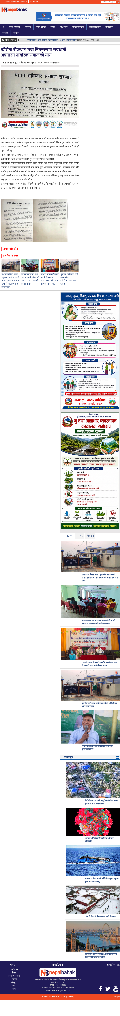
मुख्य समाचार (14, 27)
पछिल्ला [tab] (69, 536)
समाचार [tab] (79, 536)
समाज (53, 27)
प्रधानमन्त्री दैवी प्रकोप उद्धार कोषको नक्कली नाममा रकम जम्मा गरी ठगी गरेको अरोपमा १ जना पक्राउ (10, 281)
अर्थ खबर (64, 27)
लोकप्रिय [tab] (90, 536)
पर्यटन (14, 986)
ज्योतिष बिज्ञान (95, 27)
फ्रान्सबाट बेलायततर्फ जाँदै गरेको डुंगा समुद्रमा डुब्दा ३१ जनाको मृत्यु (102, 880)
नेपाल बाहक (41, 27)
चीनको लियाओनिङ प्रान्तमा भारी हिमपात (100, 916)
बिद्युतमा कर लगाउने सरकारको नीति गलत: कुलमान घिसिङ (98, 748)
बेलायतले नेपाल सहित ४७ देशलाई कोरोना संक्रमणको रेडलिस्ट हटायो (101, 956)
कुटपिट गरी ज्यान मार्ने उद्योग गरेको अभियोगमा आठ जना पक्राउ (69, 279)
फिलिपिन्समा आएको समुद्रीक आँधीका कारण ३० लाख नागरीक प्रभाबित (101, 802)
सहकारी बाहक (78, 27)
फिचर (14, 989)
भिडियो (16, 33)
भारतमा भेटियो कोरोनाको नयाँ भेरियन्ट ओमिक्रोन (99, 840)
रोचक (14, 973)
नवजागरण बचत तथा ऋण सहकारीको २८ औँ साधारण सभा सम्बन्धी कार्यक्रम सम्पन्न (30, 279)
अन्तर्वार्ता (109, 27)
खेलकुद (14, 982)
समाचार (28, 27)
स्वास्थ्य (5, 33)
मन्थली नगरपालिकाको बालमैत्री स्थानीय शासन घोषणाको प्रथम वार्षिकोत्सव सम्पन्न (50, 279)
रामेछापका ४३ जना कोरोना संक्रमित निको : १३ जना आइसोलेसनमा (52, 40)
